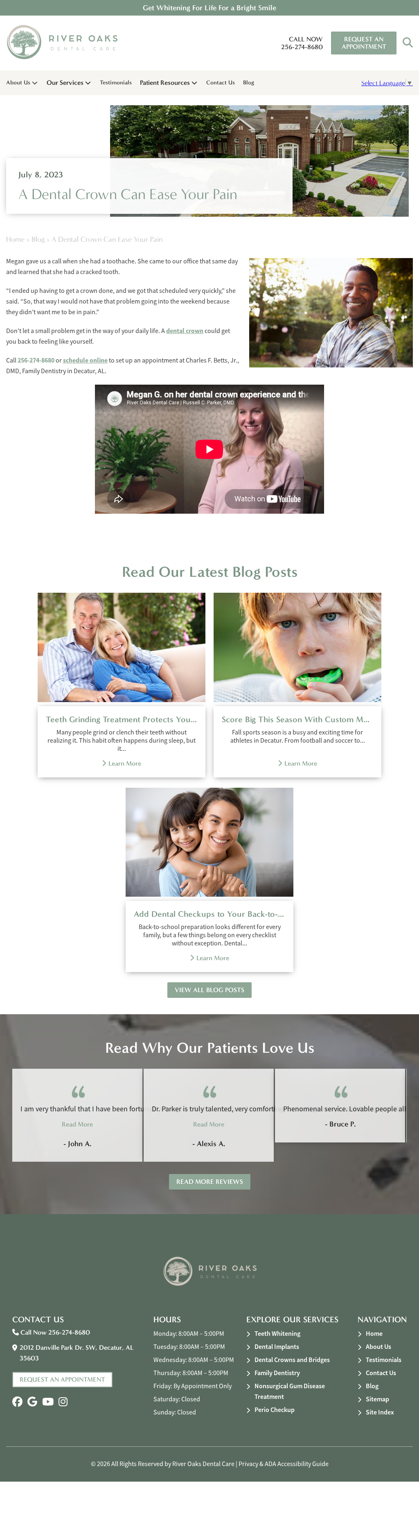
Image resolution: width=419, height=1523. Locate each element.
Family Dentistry (277, 1373)
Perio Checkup (275, 1409)
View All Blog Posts (209, 990)
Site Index (380, 1412)
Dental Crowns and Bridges (292, 1359)
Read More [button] (77, 1124)
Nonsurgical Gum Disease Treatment (290, 1391)
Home (15, 239)
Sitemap (377, 1399)
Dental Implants (277, 1346)
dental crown (184, 330)
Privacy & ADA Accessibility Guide (284, 1464)
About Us (18, 82)
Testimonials (116, 82)
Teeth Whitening (277, 1333)
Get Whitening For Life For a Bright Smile (209, 7)
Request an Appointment (364, 42)
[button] (408, 43)
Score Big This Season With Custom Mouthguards (297, 719)
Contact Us (220, 82)
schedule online (85, 360)
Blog (248, 82)
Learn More (124, 763)
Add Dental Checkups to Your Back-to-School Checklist (209, 914)
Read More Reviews (209, 1181)
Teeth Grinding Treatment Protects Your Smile (121, 719)
